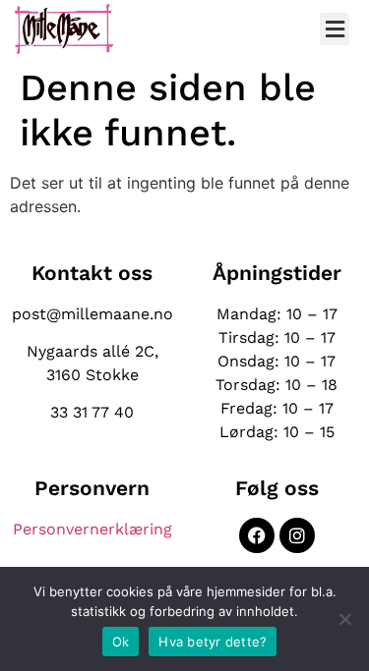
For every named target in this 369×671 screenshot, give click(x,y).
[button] (334, 29)
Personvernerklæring (92, 529)
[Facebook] (257, 535)
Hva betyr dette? (212, 641)
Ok (121, 641)
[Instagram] (297, 535)
